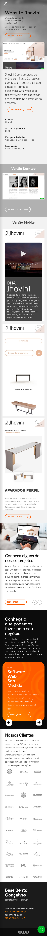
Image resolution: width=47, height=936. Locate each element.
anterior (9, 722)
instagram (20, 932)
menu (42, 4)
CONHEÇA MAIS (16, 715)
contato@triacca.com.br (16, 900)
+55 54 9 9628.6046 (14, 911)
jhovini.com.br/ (15, 36)
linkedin (27, 932)
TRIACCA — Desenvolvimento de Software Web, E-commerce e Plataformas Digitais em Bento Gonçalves (5, 4)
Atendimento (41, 929)
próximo (39, 722)
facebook (23, 932)
